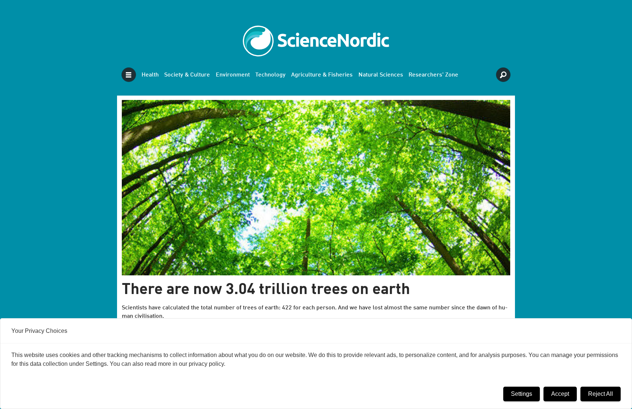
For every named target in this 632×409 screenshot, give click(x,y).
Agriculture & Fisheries (322, 75)
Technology (270, 75)
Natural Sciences (380, 75)
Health (150, 75)
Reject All (600, 394)
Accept (560, 394)
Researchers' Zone (433, 75)
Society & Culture (187, 75)
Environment (233, 75)
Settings (521, 394)
